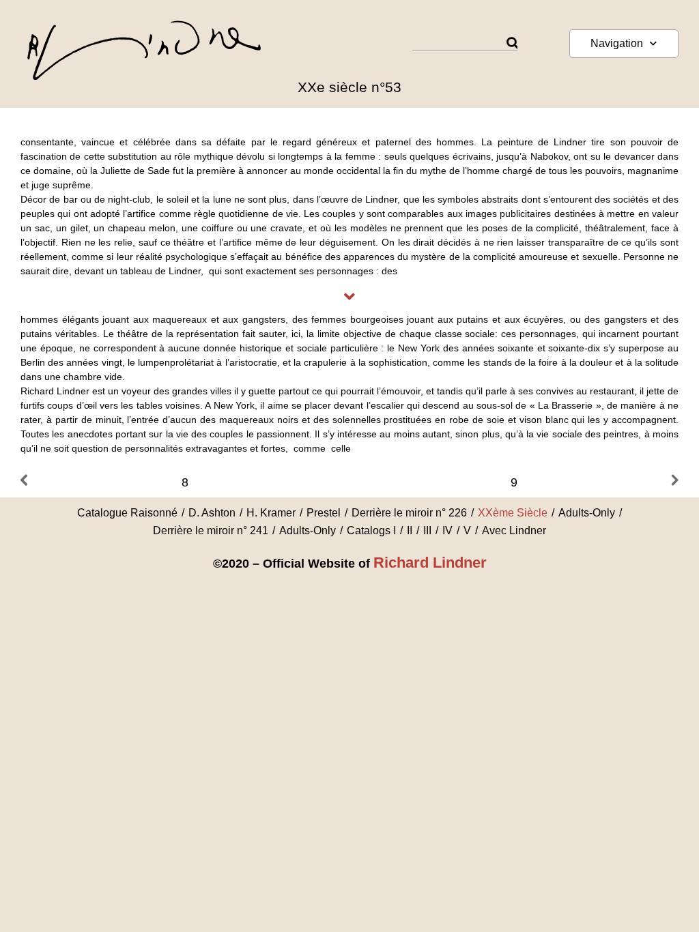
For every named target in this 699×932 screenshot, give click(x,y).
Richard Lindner (430, 562)
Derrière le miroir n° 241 (210, 530)
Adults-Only (586, 513)
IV (447, 530)
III (427, 530)
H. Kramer (271, 513)
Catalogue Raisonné (127, 513)
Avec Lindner (514, 530)
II (409, 530)
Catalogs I (371, 530)
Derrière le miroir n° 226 (409, 513)
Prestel (323, 513)
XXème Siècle (512, 513)
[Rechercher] (512, 43)
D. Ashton (212, 513)
